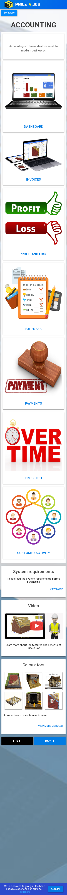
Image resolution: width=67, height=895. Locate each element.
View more (33, 91)
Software (9, 12)
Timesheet (34, 478)
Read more (24, 891)
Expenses (33, 329)
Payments (33, 403)
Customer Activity (33, 553)
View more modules (50, 725)
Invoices (33, 179)
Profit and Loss (33, 254)
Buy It (49, 741)
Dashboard (33, 126)
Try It (17, 741)
